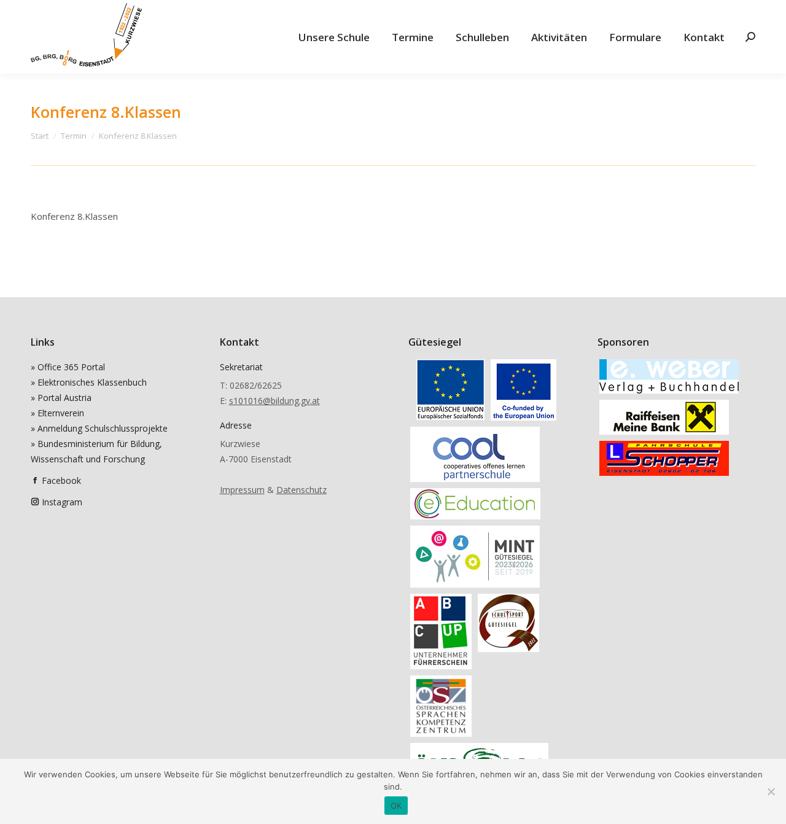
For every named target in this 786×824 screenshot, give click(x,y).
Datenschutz (301, 490)
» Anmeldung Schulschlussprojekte (99, 428)
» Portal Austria (61, 397)
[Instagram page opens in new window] (35, 502)
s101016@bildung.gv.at (274, 400)
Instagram (62, 502)
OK (396, 805)
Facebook (61, 480)
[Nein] (771, 791)
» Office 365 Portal (68, 367)
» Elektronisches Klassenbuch (89, 382)
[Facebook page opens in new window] (35, 480)
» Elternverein (57, 413)
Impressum (242, 490)
